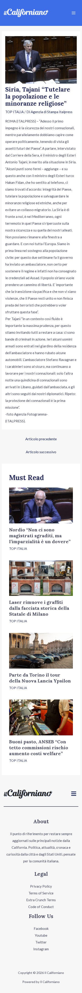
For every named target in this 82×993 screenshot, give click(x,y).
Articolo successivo (41, 452)
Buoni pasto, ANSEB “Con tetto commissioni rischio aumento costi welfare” (38, 747)
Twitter (41, 942)
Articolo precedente (41, 439)
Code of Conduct (41, 907)
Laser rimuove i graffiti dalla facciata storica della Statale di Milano (39, 608)
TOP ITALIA (14, 112)
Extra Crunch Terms (41, 900)
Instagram (41, 949)
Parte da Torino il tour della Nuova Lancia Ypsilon (40, 678)
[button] (73, 794)
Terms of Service (41, 893)
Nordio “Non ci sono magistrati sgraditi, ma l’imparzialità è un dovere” (40, 535)
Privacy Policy (41, 886)
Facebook (41, 928)
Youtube (41, 935)
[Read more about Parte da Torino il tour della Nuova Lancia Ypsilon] (41, 650)
